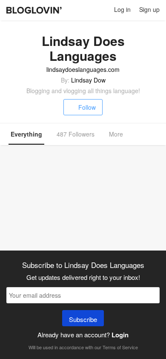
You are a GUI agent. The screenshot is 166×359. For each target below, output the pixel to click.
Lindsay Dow (88, 80)
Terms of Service (120, 347)
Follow (87, 107)
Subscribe (83, 319)
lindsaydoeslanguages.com (83, 69)
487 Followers (75, 134)
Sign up (149, 9)
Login (120, 334)
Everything (26, 134)
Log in (122, 9)
